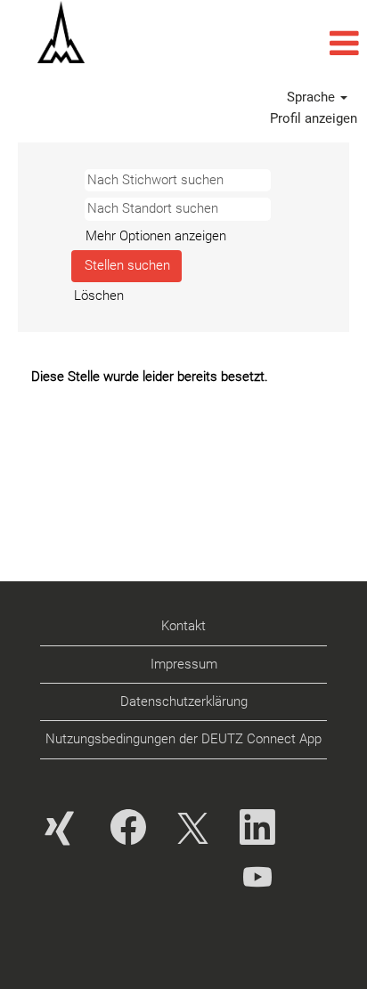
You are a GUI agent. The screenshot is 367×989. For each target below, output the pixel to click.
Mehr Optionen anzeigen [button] (156, 236)
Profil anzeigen (313, 118)
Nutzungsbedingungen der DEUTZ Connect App (183, 739)
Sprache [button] (312, 97)
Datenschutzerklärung (184, 701)
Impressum (184, 664)
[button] (244, 43)
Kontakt (183, 626)
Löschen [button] (99, 296)
